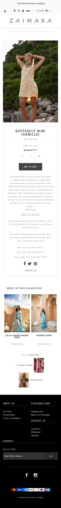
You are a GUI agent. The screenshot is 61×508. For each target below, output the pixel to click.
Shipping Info (37, 411)
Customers (35, 428)
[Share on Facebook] (25, 264)
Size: (25, 145)
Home (10, 31)
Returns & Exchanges (40, 414)
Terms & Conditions (12, 418)
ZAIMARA (39, 498)
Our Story (7, 411)
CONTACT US (30, 270)
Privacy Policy (9, 414)
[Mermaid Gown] (44, 331)
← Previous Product (24, 365)
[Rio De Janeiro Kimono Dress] (17, 331)
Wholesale (36, 432)
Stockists (35, 435)
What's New (21, 31)
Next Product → (37, 380)
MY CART (43, 11)
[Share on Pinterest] (35, 264)
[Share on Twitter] (30, 264)
